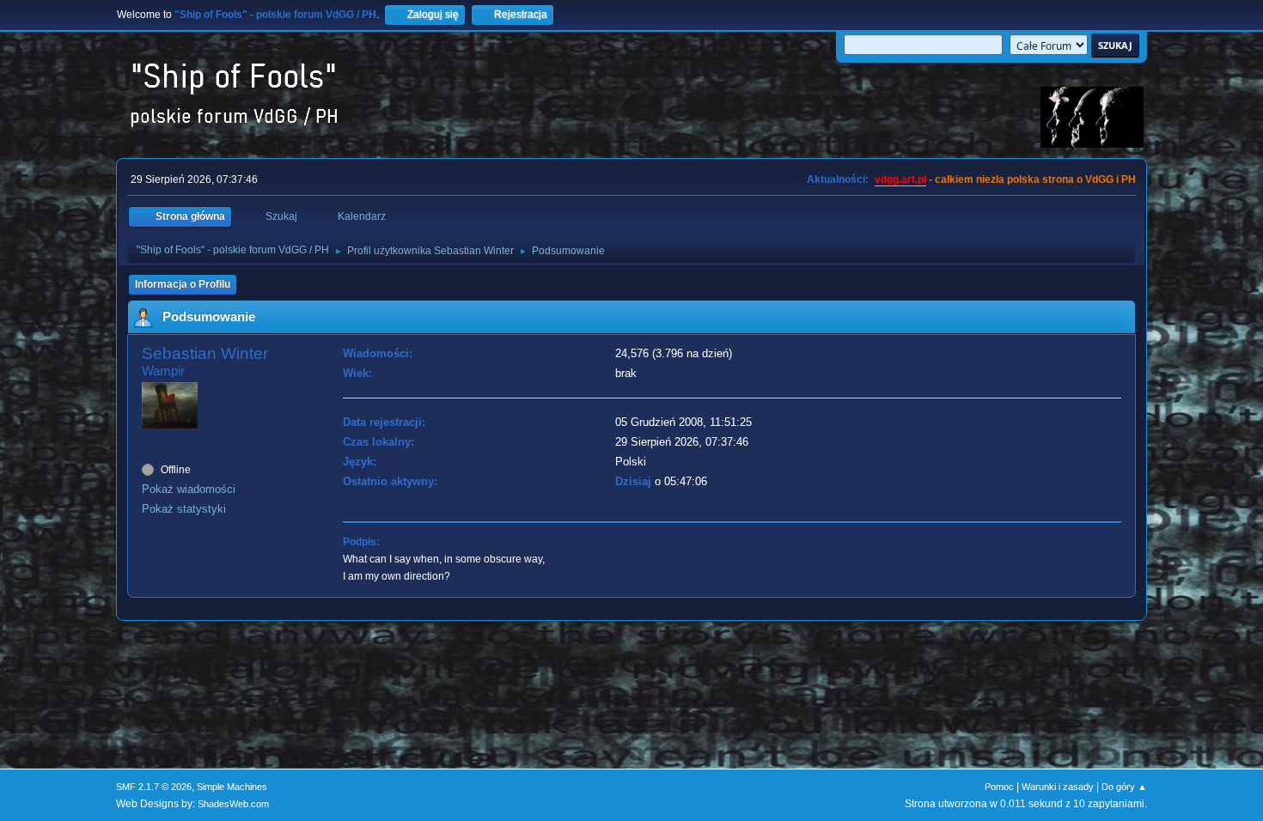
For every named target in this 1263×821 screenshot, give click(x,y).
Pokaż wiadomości (188, 489)
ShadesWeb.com (233, 804)
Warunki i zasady (1058, 786)
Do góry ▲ (1124, 786)
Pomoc (999, 786)
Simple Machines (232, 786)
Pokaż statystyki (184, 508)
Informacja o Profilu (182, 284)
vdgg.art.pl (900, 179)
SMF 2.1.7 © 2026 (154, 786)
